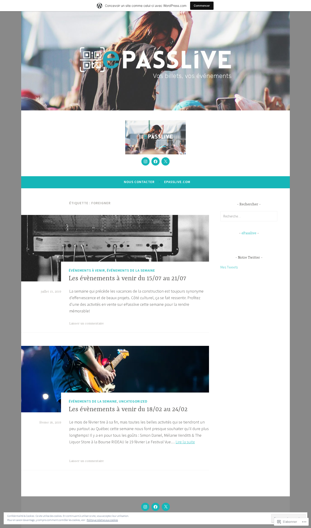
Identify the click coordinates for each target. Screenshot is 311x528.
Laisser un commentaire (86, 323)
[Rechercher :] (248, 216)
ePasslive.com (177, 182)
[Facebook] (155, 161)
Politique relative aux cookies (102, 520)
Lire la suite (185, 441)
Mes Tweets (229, 267)
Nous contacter (139, 182)
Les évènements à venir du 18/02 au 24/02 (128, 409)
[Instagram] (145, 161)
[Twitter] (165, 161)
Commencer (202, 5)
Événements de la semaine (131, 270)
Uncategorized (133, 401)
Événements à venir (87, 270)
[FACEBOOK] (155, 507)
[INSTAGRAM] (145, 507)
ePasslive (249, 233)
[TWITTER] (165, 507)
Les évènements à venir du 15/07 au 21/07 (127, 278)
